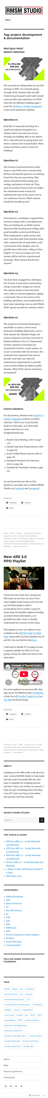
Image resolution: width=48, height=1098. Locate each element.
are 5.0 (17, 538)
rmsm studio (35, 1036)
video (41, 750)
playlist (13, 747)
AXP (8, 900)
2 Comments (18, 752)
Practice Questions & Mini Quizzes (22, 934)
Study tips (28, 1046)
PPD (32, 533)
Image (18, 533)
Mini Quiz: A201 (14, 876)
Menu (7, 20)
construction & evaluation (17, 1004)
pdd (28, 533)
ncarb (39, 745)
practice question (13, 1030)
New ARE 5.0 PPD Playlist (15, 559)
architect (29, 989)
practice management (16, 1025)
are (26, 745)
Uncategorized (13, 945)
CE (35, 745)
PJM (8, 924)
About (7, 1059)
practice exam (32, 1020)
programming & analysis (19, 541)
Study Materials (31, 536)
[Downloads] (21, 1086)
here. (34, 640)
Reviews (10, 938)
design (23, 538)
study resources (12, 1046)
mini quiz (9, 1015)
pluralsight (10, 1020)
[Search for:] (21, 820)
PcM (8, 917)
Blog (6, 1065)
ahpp (14, 989)
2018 (7, 989)
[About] (6, 1086)
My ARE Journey (14, 910)
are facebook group (14, 999)
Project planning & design (27, 750)
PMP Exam (11, 928)
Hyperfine (27, 1010)
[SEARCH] (41, 820)
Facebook (19, 488)
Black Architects (14, 903)
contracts (37, 1004)
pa (25, 533)
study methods (30, 1041)
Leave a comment (20, 546)
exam (17, 1010)
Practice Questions (13, 1071)
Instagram (34, 488)
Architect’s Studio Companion (27, 106)
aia (21, 989)
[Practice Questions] (16, 1086)
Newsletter (37, 693)
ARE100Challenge (14, 896)
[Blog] (11, 1086)
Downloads (9, 1077)
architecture (9, 538)
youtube (7, 752)
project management (15, 1036)
